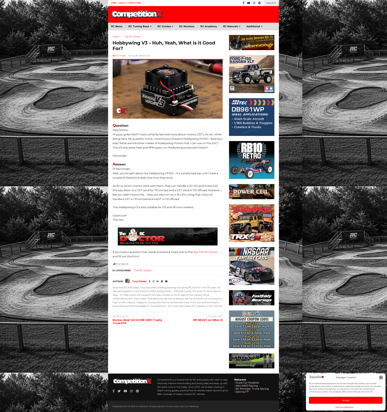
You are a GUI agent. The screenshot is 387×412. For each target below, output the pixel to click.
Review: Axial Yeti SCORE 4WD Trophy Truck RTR (137, 322)
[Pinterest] (259, 3)
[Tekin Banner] (251, 198)
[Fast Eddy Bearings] (251, 304)
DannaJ (241, 391)
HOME (113, 3)
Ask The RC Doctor (205, 252)
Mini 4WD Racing (247, 385)
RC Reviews (186, 26)
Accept (345, 400)
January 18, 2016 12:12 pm (139, 55)
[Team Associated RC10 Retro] (251, 178)
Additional (253, 26)
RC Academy (208, 26)
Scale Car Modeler (247, 382)
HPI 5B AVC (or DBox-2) (208, 320)
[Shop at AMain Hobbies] (251, 347)
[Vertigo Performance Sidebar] (251, 49)
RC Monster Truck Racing (252, 388)
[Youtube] (248, 3)
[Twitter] (119, 391)
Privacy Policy (172, 406)
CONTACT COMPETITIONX (130, 3)
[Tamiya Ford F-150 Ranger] (251, 92)
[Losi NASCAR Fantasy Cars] (251, 284)
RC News (116, 26)
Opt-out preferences (344, 407)
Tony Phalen (120, 55)
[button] (380, 377)
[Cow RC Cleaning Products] (251, 367)
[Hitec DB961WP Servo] (251, 135)
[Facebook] (243, 3)
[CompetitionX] (137, 16)
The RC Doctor (143, 270)
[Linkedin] (158, 281)
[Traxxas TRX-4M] (251, 241)
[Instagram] (254, 3)
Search (270, 3)
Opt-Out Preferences (189, 406)
